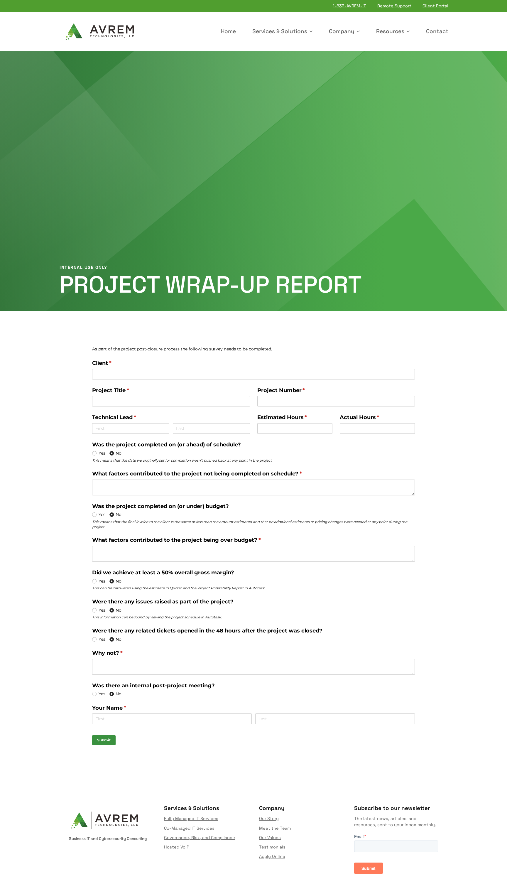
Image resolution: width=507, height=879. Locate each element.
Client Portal (435, 6)
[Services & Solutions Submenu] (312, 31)
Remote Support (394, 6)
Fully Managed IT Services (191, 818)
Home (228, 31)
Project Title (122, 390)
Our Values (270, 837)
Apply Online (272, 856)
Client (113, 363)
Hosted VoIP (176, 847)
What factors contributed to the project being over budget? (188, 540)
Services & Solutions (279, 31)
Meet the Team (275, 828)
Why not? (119, 653)
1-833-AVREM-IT (349, 6)
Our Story (269, 818)
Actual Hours (371, 417)
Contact (437, 31)
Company (341, 31)
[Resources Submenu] (409, 31)
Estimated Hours (293, 417)
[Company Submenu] (359, 31)
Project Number (292, 390)
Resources (390, 31)
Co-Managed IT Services (189, 828)
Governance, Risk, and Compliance (199, 837)
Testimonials (272, 847)
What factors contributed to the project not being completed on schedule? (208, 473)
